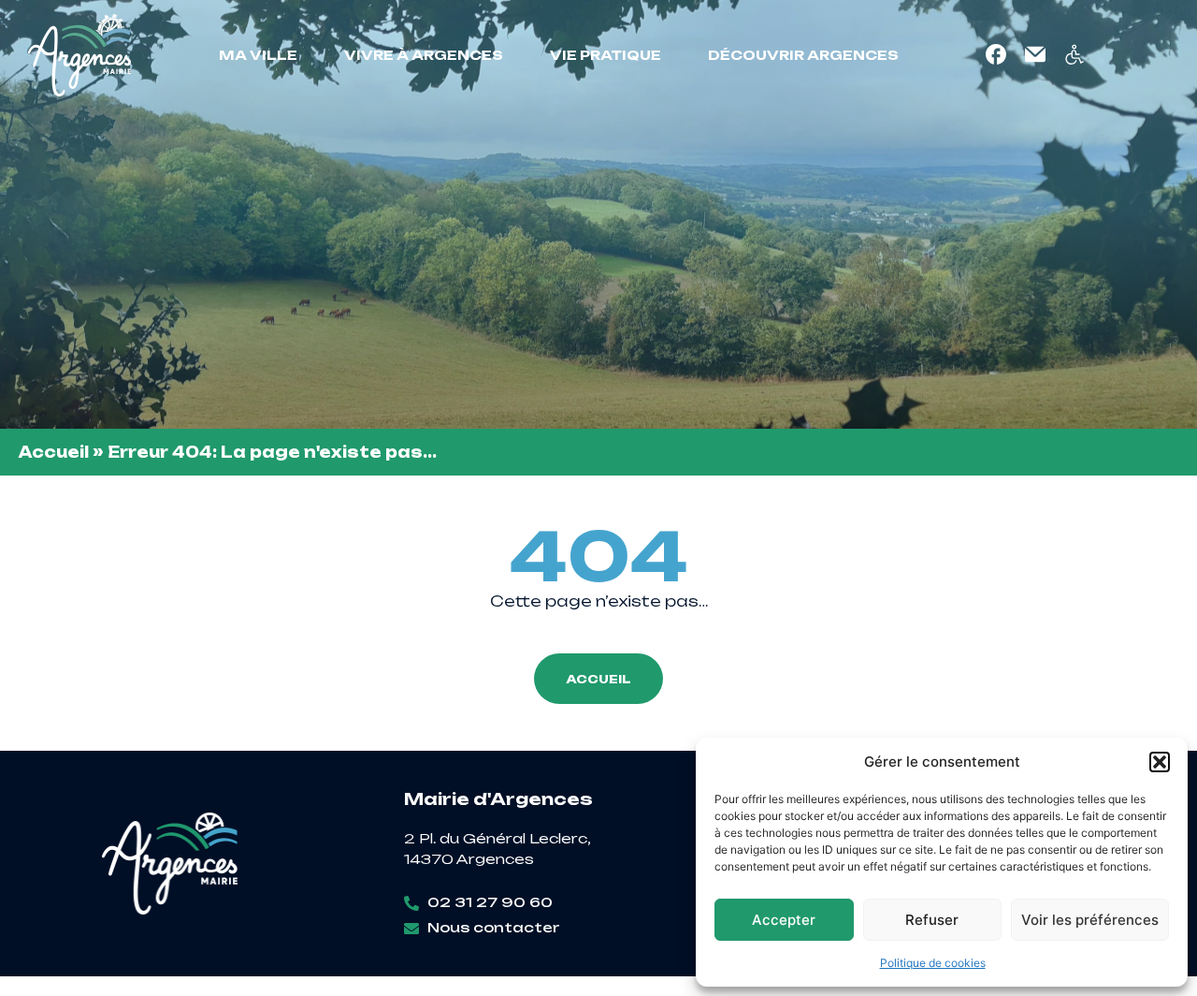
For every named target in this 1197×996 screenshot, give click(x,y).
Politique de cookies (933, 963)
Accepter (783, 920)
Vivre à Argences (423, 55)
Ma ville (258, 55)
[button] (1159, 762)
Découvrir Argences (803, 55)
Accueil (54, 452)
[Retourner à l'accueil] (79, 55)
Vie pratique (605, 55)
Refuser (932, 920)
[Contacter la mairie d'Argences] (1035, 54)
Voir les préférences (1090, 920)
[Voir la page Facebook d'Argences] (996, 54)
